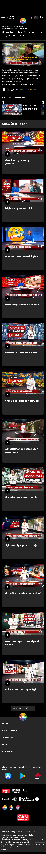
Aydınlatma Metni (21, 842)
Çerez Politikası (20, 840)
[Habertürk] (6, 791)
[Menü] (3, 17)
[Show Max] (18, 807)
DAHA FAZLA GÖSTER (23, 708)
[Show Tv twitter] (8, 89)
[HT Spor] (24, 791)
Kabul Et (40, 844)
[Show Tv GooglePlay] (23, 776)
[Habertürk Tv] (16, 791)
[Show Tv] (23, 21)
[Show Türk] (11, 807)
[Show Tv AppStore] (8, 776)
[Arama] (43, 17)
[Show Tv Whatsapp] (12, 89)
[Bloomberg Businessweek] (29, 799)
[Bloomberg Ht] (9, 799)
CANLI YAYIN (11, 17)
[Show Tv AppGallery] (38, 776)
